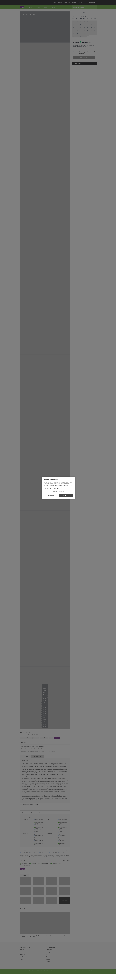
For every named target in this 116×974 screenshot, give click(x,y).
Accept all (66, 495)
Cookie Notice (55, 488)
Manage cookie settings (58, 491)
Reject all (51, 495)
